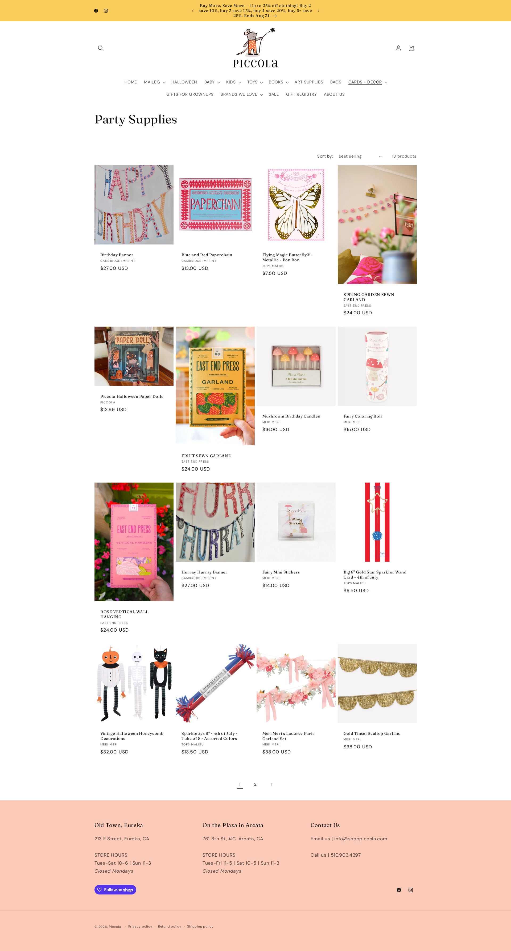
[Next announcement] (318, 10)
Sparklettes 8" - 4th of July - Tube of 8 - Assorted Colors (210, 736)
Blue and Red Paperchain (207, 255)
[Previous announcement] (193, 10)
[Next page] (271, 784)
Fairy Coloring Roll (363, 416)
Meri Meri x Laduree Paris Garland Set (288, 736)
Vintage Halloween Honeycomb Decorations (132, 736)
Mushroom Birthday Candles (291, 416)
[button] (100, 48)
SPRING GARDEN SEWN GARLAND (369, 297)
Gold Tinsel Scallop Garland (372, 733)
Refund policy (170, 926)
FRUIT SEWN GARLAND (207, 455)
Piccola (115, 927)
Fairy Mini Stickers (281, 572)
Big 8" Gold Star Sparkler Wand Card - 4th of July (375, 574)
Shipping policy (200, 926)
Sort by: (325, 156)
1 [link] (240, 784)
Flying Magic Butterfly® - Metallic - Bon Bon (287, 257)
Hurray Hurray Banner (205, 572)
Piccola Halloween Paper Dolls (131, 396)
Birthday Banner (116, 255)
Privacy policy (140, 926)
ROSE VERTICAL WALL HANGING (124, 614)
